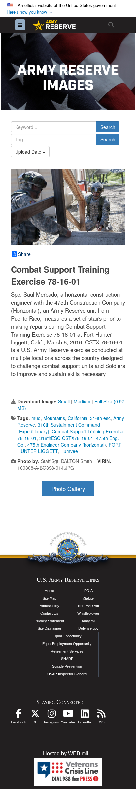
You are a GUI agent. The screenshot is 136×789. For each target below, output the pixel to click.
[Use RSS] (101, 715)
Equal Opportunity (67, 636)
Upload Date (29, 151)
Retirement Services (67, 651)
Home (49, 591)
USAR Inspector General (67, 674)
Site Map (49, 598)
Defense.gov (88, 628)
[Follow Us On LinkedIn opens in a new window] (84, 715)
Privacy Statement (49, 621)
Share (24, 254)
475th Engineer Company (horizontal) (66, 444)
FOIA (88, 591)
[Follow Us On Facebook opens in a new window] (18, 715)
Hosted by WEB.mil (65, 753)
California (77, 418)
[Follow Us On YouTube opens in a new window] (68, 715)
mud (36, 418)
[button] (30, 12)
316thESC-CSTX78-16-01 (66, 438)
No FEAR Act (88, 606)
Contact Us (49, 613)
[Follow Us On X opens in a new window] (35, 715)
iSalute (88, 598)
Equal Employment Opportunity (67, 644)
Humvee (69, 451)
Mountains (54, 418)
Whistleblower (88, 613)
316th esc (100, 418)
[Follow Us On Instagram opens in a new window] (51, 715)
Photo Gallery (68, 489)
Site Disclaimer (49, 628)
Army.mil (88, 621)
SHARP (67, 659)
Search (107, 127)
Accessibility (49, 606)
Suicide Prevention (67, 666)
